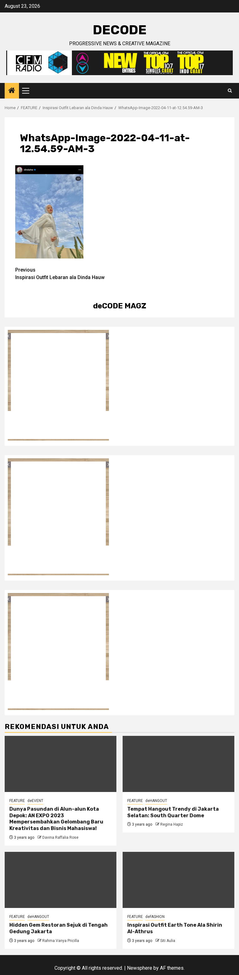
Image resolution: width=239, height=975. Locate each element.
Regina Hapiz (171, 824)
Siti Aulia (167, 941)
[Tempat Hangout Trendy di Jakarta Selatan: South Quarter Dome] (178, 764)
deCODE (120, 30)
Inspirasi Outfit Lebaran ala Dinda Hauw (60, 273)
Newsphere (139, 968)
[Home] (11, 91)
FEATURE (17, 801)
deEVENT (35, 801)
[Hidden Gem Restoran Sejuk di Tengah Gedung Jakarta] (60, 880)
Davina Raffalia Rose (60, 837)
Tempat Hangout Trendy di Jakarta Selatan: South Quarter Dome (173, 812)
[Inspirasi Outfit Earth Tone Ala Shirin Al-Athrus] (178, 880)
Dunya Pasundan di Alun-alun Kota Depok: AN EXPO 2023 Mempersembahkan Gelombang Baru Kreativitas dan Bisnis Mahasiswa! (56, 818)
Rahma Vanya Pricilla (60, 941)
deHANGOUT (156, 801)
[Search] (230, 91)
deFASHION (155, 917)
